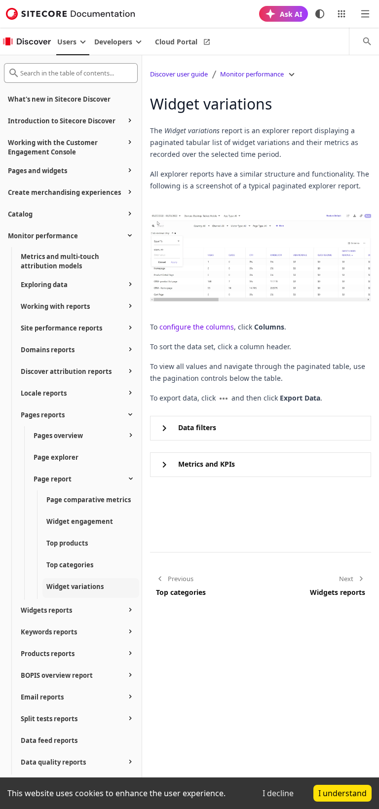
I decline (278, 793)
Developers (113, 41)
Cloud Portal (176, 41)
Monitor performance (252, 74)
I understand (342, 793)
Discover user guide (179, 74)
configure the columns (196, 326)
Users (66, 41)
